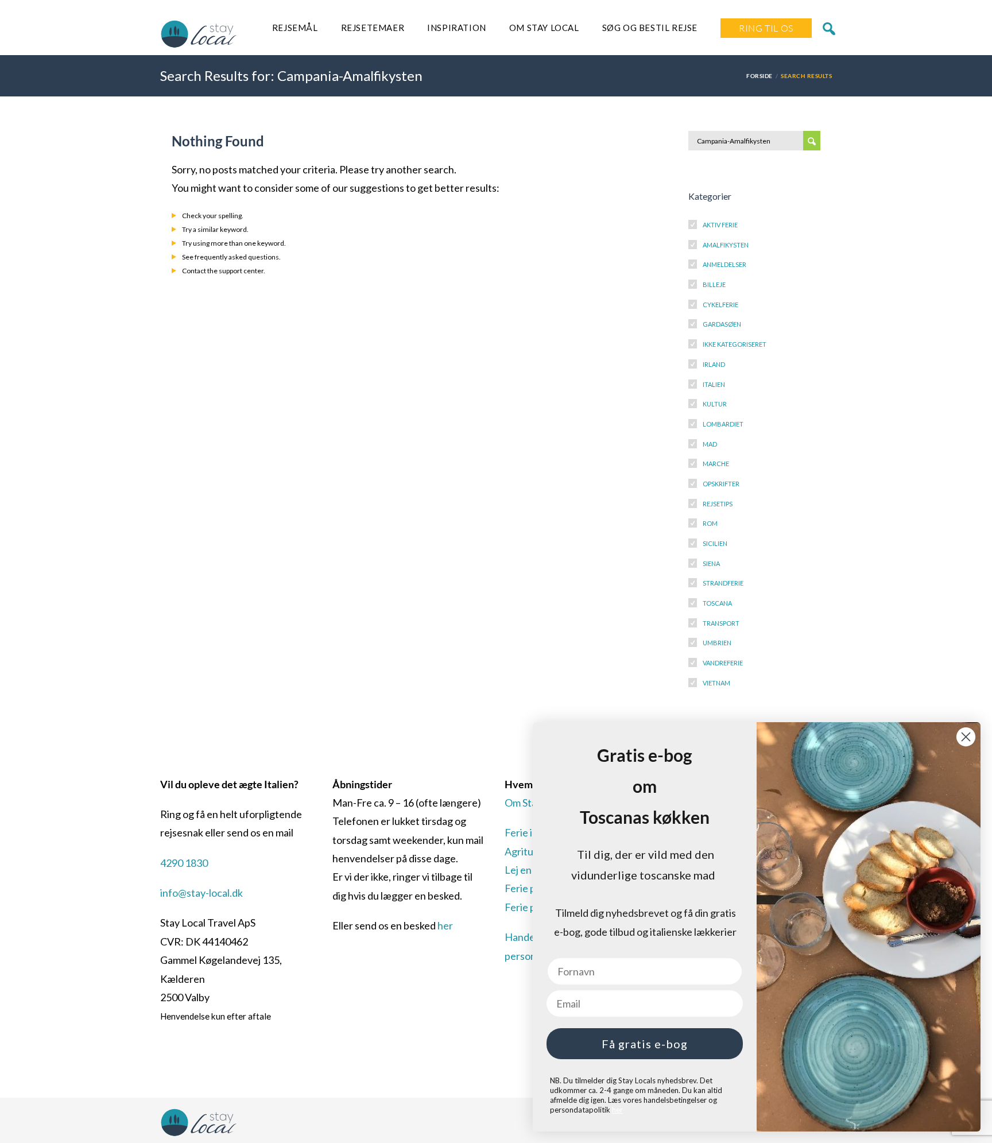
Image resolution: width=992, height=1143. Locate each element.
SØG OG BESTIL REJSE (650, 27)
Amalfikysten (726, 245)
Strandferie (723, 583)
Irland (714, 364)
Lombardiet (723, 424)
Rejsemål (295, 27)
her (445, 925)
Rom (710, 523)
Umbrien (717, 642)
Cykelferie (720, 304)
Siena (711, 563)
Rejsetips (718, 503)
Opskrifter (721, 483)
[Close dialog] (966, 737)
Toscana (717, 603)
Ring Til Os (766, 28)
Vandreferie (723, 663)
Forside (759, 75)
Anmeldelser (724, 264)
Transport (721, 623)
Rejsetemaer (373, 27)
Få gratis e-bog (645, 1044)
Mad (710, 444)
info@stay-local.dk (201, 892)
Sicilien (715, 543)
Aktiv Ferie (720, 224)
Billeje (714, 284)
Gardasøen (722, 324)
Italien (714, 384)
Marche (716, 463)
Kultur (715, 404)
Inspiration (456, 27)
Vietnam (716, 683)
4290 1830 (184, 863)
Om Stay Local (544, 27)
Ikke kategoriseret (734, 344)
